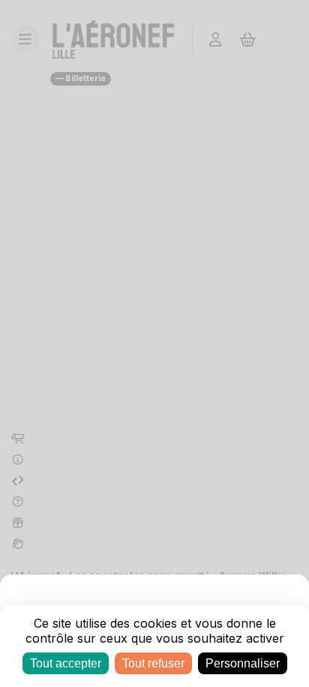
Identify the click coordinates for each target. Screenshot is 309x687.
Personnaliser (243, 663)
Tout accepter (65, 663)
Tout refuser (153, 663)
